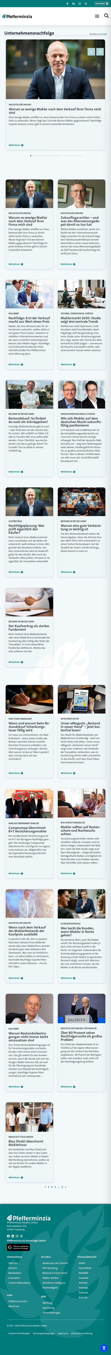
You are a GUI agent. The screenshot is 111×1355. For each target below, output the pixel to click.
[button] (97, 16)
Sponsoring (48, 1307)
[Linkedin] (12, 1236)
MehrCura (13, 1306)
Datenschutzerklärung (81, 1333)
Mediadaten (14, 1273)
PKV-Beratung (50, 1268)
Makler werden (50, 1277)
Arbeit (82, 1263)
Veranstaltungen (51, 1312)
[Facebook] (8, 1236)
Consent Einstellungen (19, 1333)
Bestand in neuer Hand (54, 1273)
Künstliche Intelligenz (53, 1282)
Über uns (13, 1263)
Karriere (12, 1268)
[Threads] (21, 1236)
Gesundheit (85, 1268)
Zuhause (83, 1292)
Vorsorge (83, 1287)
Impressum (63, 1333)
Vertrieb (103, 34)
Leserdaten (14, 1277)
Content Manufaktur (19, 1282)
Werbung (47, 1302)
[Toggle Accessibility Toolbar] (104, 1348)
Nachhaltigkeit (50, 1287)
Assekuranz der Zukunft (55, 1263)
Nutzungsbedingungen (44, 1333)
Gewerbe (83, 1277)
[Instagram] (17, 1236)
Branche (83, 1297)
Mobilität (83, 1273)
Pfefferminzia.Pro (17, 1301)
